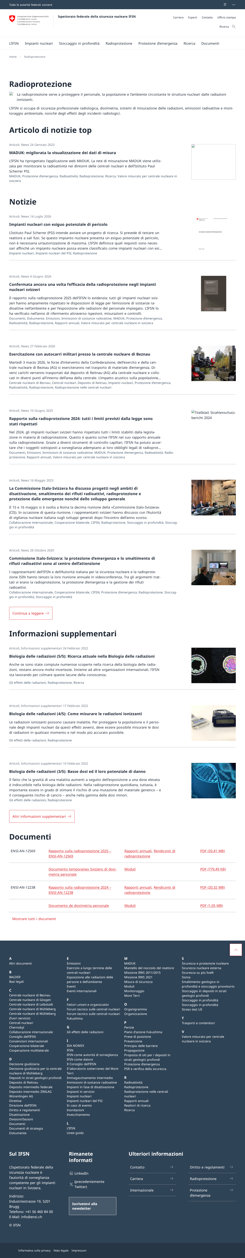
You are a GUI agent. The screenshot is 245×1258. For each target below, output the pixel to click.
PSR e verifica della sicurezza (145, 1069)
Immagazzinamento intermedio (90, 1078)
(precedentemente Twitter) (89, 1184)
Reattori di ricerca (137, 1105)
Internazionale (142, 1190)
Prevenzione (133, 1041)
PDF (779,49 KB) (213, 869)
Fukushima (75, 1018)
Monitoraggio (134, 991)
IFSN (70, 1050)
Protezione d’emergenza (142, 1064)
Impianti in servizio (81, 1092)
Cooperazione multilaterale (29, 1050)
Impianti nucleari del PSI (84, 1101)
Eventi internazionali (81, 991)
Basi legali (16, 981)
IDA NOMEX (75, 1046)
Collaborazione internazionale (31, 1032)
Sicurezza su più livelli (198, 972)
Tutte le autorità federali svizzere (30, 5)
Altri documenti (20, 963)
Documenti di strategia (26, 1128)
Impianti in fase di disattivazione (90, 1087)
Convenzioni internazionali (28, 1041)
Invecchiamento (78, 1115)
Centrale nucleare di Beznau (29, 995)
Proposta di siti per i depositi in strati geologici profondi (147, 1057)
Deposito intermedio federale (30, 1087)
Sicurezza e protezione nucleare (205, 963)
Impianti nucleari (79, 1096)
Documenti (17, 1124)
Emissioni (74, 963)
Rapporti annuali (138, 851)
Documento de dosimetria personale (79, 905)
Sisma (186, 977)
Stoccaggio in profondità (200, 1000)
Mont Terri (132, 995)
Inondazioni (75, 1110)
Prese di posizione (137, 1037)
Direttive (15, 1101)
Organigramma (135, 1009)
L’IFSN (71, 1128)
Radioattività (133, 1082)
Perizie (129, 1027)
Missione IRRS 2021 (138, 977)
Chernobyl (16, 1027)
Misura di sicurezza (138, 982)
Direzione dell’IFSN (22, 1105)
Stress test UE (192, 1009)
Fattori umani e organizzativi (88, 1004)
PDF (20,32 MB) (212, 887)
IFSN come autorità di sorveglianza (92, 1055)
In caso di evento (79, 1105)
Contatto (137, 1167)
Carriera (136, 1178)
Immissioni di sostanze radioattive (92, 1082)
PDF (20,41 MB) (212, 851)
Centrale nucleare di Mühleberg (32, 1009)
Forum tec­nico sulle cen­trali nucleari (93, 1009)
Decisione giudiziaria (24, 1064)
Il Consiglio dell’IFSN (81, 1064)
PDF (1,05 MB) (211, 905)
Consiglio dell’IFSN (22, 1037)
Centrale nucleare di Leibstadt (31, 1004)
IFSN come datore (80, 1059)
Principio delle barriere (141, 1046)
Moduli (130, 869)
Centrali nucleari (21, 1023)
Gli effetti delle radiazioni (85, 1032)
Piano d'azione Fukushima (143, 1032)
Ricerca (129, 1110)
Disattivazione (19, 1115)
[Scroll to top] (236, 950)
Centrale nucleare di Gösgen (30, 1000)
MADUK (130, 963)
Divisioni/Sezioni (21, 1119)
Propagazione (134, 1050)
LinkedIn (81, 1173)
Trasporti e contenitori (198, 1023)
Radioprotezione (136, 1087)
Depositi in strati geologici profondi (35, 1078)
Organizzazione (135, 1014)
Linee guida (75, 1133)
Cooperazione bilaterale (26, 1046)
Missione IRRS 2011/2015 (142, 972)
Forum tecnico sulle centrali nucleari (93, 1014)
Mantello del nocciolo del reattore (149, 968)
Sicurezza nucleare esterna (201, 968)
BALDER (14, 977)
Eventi (71, 986)
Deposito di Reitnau (23, 1082)
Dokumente (17, 1133)
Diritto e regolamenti (24, 1110)
